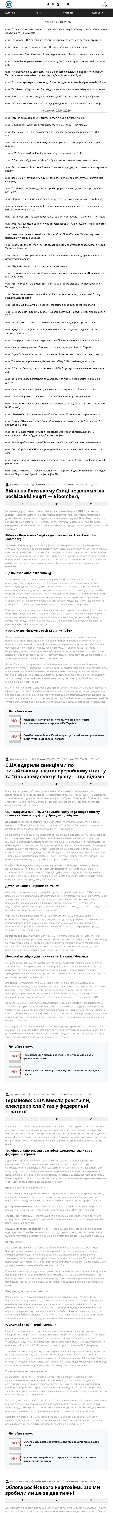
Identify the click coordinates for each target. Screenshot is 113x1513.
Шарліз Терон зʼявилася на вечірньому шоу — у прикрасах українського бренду (57, 199)
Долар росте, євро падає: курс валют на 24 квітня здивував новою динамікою (55, 340)
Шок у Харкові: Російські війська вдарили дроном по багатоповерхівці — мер (56, 103)
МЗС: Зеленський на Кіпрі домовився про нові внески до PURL (47, 153)
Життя (38, 12)
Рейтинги (67, 12)
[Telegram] (48, 4)
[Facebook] (63, 4)
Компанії (10, 12)
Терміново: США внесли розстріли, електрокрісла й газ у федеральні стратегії (56, 40)
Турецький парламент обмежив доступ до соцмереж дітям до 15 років (51, 347)
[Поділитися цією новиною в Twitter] (56, 504)
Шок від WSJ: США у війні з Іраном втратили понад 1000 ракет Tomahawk (53, 304)
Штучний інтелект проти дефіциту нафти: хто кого (40, 266)
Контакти (97, 12)
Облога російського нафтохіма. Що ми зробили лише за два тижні (49, 47)
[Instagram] (53, 4)
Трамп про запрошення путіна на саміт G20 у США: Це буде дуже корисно (53, 361)
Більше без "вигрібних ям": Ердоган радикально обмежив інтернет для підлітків (57, 54)
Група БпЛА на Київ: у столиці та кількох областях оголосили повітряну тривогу (57, 354)
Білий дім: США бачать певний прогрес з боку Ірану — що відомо (49, 125)
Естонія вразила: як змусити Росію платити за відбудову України (48, 117)
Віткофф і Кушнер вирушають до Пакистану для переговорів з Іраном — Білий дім (58, 82)
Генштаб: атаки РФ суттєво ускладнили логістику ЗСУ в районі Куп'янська (53, 389)
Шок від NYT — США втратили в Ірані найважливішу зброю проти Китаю (53, 322)
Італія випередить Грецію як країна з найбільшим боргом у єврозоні (50, 396)
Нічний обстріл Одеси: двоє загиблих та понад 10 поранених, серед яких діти (55, 414)
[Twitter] (68, 4)
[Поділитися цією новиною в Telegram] (91, 504)
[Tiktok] (58, 4)
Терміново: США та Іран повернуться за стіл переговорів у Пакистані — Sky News (58, 216)
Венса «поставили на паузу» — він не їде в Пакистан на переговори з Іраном (55, 96)
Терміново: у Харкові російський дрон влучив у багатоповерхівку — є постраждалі (58, 89)
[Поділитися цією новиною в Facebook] (22, 504)
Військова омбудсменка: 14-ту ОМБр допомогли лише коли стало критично (55, 160)
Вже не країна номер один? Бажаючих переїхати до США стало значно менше (56, 442)
